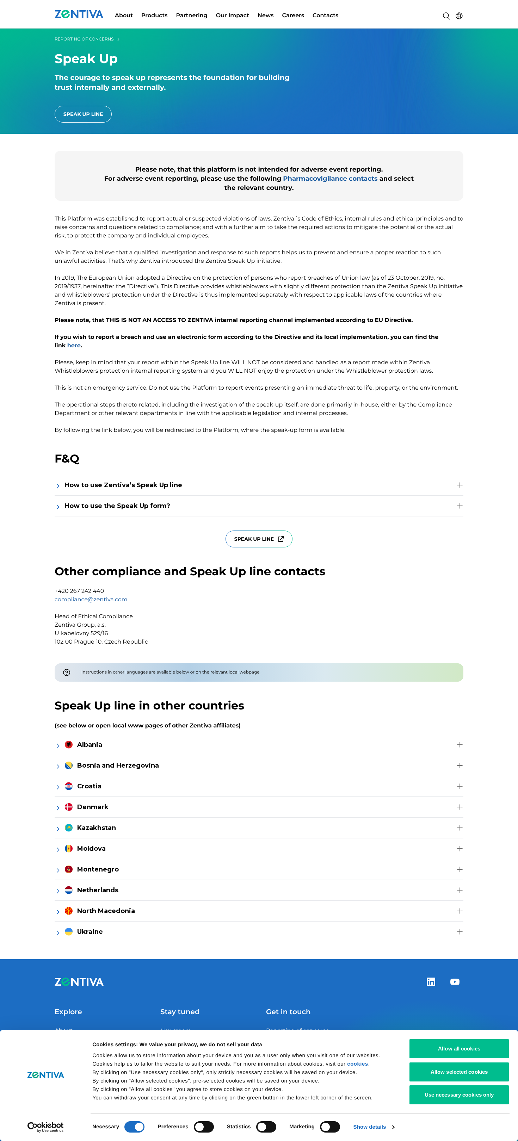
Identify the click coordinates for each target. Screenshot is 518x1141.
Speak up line (254, 539)
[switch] (204, 1127)
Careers (293, 15)
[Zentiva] (79, 14)
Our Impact (232, 15)
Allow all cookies (459, 1049)
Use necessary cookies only (459, 1095)
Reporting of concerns (84, 39)
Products (154, 15)
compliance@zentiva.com (91, 599)
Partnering (192, 15)
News (266, 15)
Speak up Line (83, 114)
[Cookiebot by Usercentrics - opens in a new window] (45, 1127)
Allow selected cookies (459, 1072)
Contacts (325, 15)
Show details (369, 1127)
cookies (357, 1064)
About (124, 15)
